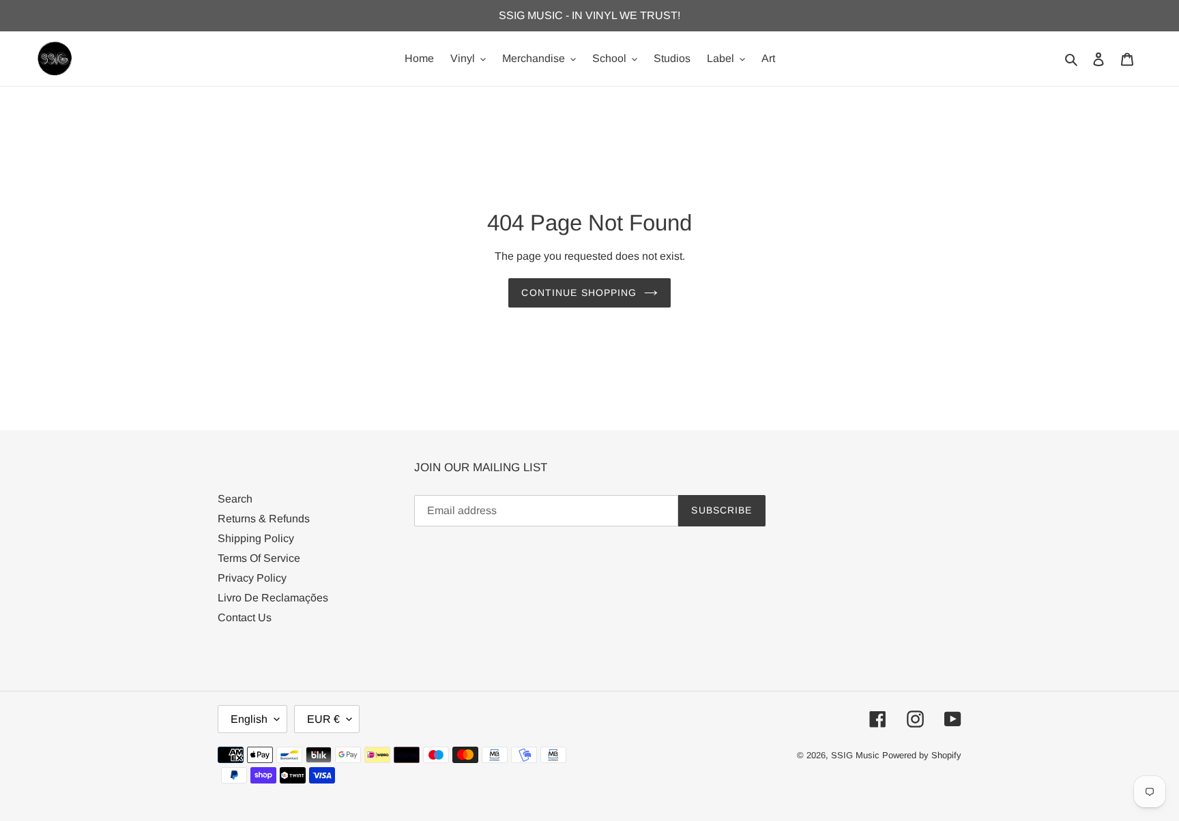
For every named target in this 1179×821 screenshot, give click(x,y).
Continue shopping (579, 292)
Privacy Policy (252, 578)
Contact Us (245, 617)
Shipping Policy (256, 538)
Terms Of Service (259, 558)
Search (235, 499)
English (249, 719)
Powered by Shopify (921, 755)
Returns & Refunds (264, 518)
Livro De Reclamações (273, 597)
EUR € (323, 719)
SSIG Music (856, 755)
